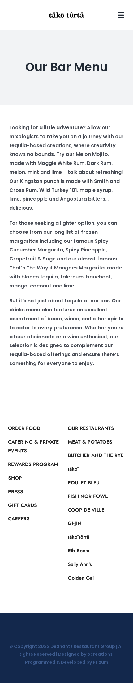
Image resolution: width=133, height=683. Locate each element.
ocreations (100, 654)
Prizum (100, 662)
